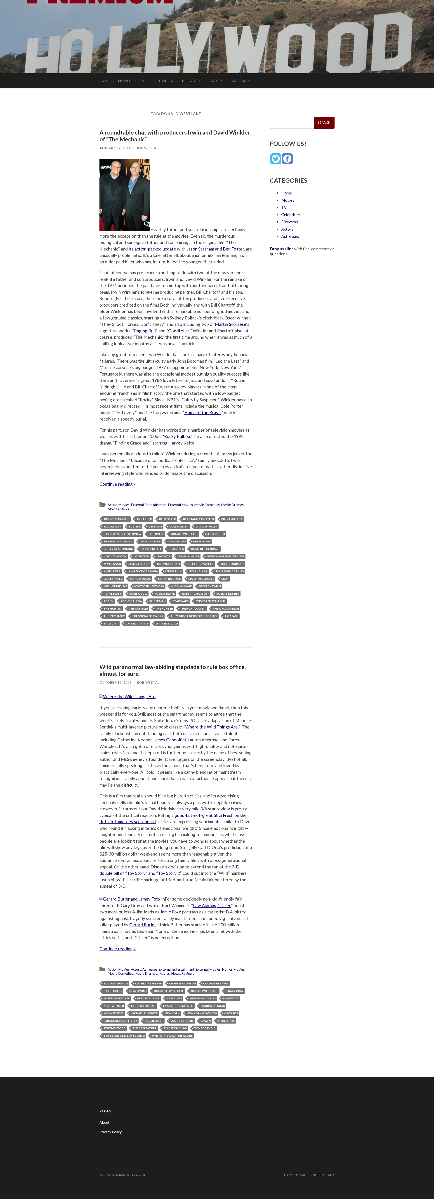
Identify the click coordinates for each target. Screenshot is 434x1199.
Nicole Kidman (210, 586)
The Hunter (164, 608)
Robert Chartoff (195, 593)
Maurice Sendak (212, 1005)
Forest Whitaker (117, 998)
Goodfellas (179, 330)
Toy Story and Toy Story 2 (124, 1035)
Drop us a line (282, 248)
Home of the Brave (202, 412)
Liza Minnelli (113, 578)
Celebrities (163, 81)
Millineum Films (115, 586)
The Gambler (138, 608)
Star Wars (181, 601)
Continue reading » (117, 484)
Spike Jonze (226, 1020)
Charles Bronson (182, 983)
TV (142, 81)
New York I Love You (202, 1013)
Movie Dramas (232, 505)
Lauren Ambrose (143, 1005)
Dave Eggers (113, 991)
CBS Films (155, 526)
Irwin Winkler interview (225, 556)
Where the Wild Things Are (211, 726)
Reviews (187, 973)
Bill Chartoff (232, 519)
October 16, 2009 (115, 682)
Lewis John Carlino (229, 571)
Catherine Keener (148, 983)
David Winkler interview (123, 534)
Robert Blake (164, 593)
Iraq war (163, 556)
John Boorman (232, 563)
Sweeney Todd (114, 1028)
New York (172, 1013)
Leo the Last (198, 571)
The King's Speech (226, 608)
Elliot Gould (215, 534)
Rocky (108, 601)
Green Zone (201, 541)
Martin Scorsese (230, 324)
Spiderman (157, 601)
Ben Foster (233, 248)
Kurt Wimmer (114, 1005)
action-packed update (155, 248)
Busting (135, 526)
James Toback (138, 563)
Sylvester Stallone (210, 601)
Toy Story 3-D (204, 1028)
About (104, 1122)
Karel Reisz (112, 571)
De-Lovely (156, 534)
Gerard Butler (142, 924)
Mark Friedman (169, 578)
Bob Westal (147, 148)
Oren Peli (231, 1013)
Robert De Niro (227, 593)
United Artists (137, 623)
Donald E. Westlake (169, 991)
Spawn (206, 1020)
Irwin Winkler (188, 556)
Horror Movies (233, 969)
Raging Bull (145, 330)
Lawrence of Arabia (142, 571)
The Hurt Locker (192, 608)
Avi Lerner (144, 519)
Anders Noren (312, 1175)
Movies (124, 81)
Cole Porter (178, 526)
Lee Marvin (173, 571)
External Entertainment (149, 505)
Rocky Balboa (177, 436)
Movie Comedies (207, 505)
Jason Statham (200, 248)
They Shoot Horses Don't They (193, 616)
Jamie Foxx (170, 911)
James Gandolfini (169, 739)
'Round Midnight (116, 519)
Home (104, 81)
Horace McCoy (115, 556)
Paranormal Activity (120, 1020)
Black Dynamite (116, 983)
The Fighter (113, 608)
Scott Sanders (181, 1020)
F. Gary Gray (234, 991)
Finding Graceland (118, 541)
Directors (191, 81)
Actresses (241, 81)
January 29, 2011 (114, 148)
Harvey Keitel (150, 549)
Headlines (176, 549)
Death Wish (138, 991)
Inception (141, 556)
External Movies (180, 505)
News (124, 509)
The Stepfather (144, 1028)
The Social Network (147, 616)
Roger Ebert (153, 1020)
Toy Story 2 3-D (175, 1028)
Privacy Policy (110, 1132)
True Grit (111, 623)
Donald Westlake (184, 534)
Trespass (231, 616)
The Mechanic (114, 616)
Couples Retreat (216, 983)
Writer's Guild (167, 623)
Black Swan (112, 526)
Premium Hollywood (129, 1175)
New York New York (149, 586)
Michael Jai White (144, 1013)
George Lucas (150, 541)
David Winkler (206, 526)
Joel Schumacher (200, 563)
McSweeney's (113, 1013)
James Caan (112, 563)
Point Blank (113, 593)
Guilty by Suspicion (118, 549)
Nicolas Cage (181, 586)
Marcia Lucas (140, 578)
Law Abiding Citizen (212, 905)
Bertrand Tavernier (198, 519)
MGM (224, 578)
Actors (216, 81)
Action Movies (119, 505)
